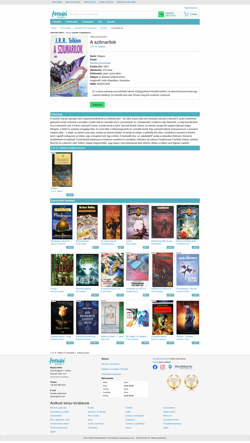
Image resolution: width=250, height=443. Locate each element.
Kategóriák (66, 28)
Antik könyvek (90, 2)
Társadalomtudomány (172, 424)
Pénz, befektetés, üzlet (60, 420)
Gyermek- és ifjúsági (96, 412)
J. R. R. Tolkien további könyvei (68, 148)
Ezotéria (129, 408)
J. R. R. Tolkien (97, 46)
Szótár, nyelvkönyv (96, 424)
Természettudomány (58, 428)
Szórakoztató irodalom (85, 28)
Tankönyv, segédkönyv (135, 424)
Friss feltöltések (72, 2)
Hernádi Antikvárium (161, 359)
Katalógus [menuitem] (88, 22)
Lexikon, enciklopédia (135, 416)
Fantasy (103, 28)
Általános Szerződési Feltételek (115, 369)
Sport (90, 420)
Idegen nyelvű (169, 412)
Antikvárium (57, 2)
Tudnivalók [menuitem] (72, 22)
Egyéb (53, 432)
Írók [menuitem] (100, 22)
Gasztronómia (169, 408)
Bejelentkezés (191, 8)
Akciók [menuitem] (111, 22)
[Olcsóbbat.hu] (183, 367)
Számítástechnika (171, 420)
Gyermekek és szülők (59, 412)
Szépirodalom (56, 416)
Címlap (54, 28)
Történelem (92, 428)
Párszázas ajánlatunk (126, 2)
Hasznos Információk (110, 364)
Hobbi (128, 412)
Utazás (129, 428)
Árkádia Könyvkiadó (100, 63)
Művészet (167, 416)
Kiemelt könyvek (106, 2)
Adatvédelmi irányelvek (111, 374)
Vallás (165, 428)
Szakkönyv (130, 420)
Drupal (155, 362)
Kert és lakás (93, 416)
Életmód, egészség (58, 408)
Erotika (91, 408)
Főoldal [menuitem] (57, 22)
